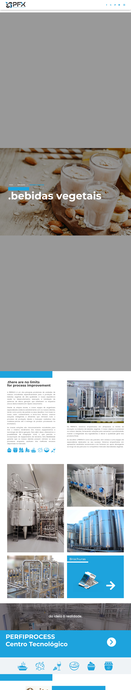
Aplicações (21, 185)
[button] (124, 4)
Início (11, 185)
